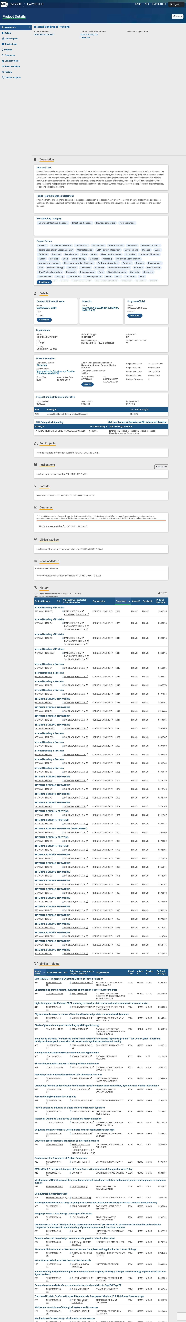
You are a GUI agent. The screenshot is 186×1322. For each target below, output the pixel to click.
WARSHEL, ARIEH (81, 1311)
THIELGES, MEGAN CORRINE (80, 1301)
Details (7, 33)
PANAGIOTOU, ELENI (82, 982)
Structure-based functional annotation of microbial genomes (67, 1140)
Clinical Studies (12, 61)
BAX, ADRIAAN (80, 1029)
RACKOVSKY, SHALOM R (93, 308)
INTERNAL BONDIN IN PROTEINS (52, 811)
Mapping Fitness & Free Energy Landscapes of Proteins (63, 1213)
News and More (12, 66)
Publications (11, 44)
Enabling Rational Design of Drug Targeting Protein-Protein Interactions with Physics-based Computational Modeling (96, 1202)
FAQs (138, 4)
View (87, 384)
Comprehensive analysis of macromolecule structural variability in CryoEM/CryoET (78, 1285)
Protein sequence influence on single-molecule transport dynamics (70, 1107)
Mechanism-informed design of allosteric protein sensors (65, 1318)
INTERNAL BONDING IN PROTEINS (52, 698)
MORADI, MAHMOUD (83, 1018)
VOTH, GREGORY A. (82, 1197)
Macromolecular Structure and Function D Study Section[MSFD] (56, 372)
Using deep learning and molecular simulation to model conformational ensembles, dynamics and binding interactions (97, 1085)
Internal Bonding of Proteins (49, 607)
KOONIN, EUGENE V (82, 1056)
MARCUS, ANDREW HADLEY (80, 1265)
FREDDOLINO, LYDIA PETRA (81, 1145)
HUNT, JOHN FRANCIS (83, 1111)
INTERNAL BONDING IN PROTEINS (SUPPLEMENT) (61, 828)
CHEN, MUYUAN (80, 1289)
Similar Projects (13, 77)
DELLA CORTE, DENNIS (82, 1046)
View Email (44, 320)
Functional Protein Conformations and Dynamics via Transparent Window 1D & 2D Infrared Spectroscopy (89, 1296)
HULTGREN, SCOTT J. (83, 1150)
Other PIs (85, 37)
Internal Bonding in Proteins (49, 664)
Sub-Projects (11, 38)
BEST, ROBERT (80, 993)
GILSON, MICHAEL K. (83, 1278)
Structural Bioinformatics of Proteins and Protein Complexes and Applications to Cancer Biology (85, 1249)
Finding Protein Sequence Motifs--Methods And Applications (67, 1052)
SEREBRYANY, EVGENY (83, 1007)
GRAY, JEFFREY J (81, 1162)
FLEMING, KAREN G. (82, 1100)
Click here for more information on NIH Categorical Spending (137, 422)
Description (10, 27)
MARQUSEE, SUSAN (82, 1133)
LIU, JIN (77, 1173)
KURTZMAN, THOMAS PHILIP (81, 1243)
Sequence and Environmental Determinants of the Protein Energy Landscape (75, 1129)
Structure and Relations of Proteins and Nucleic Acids (63, 1260)
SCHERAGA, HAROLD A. (76, 629)
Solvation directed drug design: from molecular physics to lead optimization (75, 1238)
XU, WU (76, 1231)
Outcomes (10, 55)
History (8, 72)
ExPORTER (159, 4)
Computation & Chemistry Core (51, 1193)
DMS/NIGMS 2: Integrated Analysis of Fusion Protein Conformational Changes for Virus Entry (83, 1169)
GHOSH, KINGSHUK (82, 1078)
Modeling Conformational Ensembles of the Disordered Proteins (68, 1074)
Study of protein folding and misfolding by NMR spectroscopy (67, 1025)
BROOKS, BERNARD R (83, 1067)
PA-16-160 (42, 365)
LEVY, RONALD (80, 1186)
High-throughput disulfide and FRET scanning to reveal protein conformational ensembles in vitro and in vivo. (92, 1003)
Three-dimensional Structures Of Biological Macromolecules (67, 1063)
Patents (8, 50)
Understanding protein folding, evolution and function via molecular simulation (76, 989)
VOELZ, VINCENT (81, 1089)
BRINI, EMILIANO (81, 1206)
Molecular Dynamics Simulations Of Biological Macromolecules (68, 1118)
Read (44, 282)
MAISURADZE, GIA (45, 308)
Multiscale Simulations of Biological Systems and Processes (66, 1307)
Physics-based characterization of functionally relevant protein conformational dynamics (82, 1014)
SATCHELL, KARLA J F (83, 1153)
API (147, 4)
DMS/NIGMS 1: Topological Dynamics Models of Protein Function (69, 978)
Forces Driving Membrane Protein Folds (55, 1096)
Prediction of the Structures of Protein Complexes (61, 1158)
